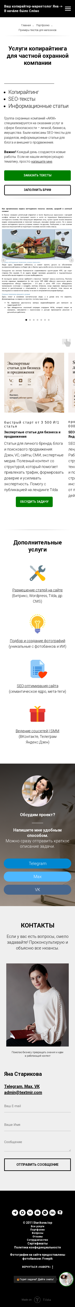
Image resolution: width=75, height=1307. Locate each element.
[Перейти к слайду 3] (34, 320)
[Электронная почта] (37, 1213)
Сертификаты (38, 1243)
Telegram (37, 863)
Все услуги (37, 1226)
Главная (26, 25)
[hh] (52, 1213)
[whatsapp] (45, 1213)
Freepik (47, 1258)
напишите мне (41, 161)
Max (38, 876)
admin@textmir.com (23, 1092)
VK (37, 889)
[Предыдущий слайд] (3, 260)
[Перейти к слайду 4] (37, 320)
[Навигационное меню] (68, 9)
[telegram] (15, 1213)
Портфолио (42, 25)
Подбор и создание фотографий (37, 641)
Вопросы (37, 1233)
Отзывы (37, 1236)
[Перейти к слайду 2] (30, 320)
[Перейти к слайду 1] (26, 320)
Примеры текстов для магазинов (37, 30)
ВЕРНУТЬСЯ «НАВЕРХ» (36, 1266)
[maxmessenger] (22, 1213)
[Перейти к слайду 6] (45, 320)
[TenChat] (60, 1213)
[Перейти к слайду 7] (49, 320)
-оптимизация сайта (41, 686)
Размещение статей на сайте (37, 590)
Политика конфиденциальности (37, 1247)
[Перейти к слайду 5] (41, 320)
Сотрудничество (37, 1239)
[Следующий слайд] (71, 260)
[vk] (30, 1213)
